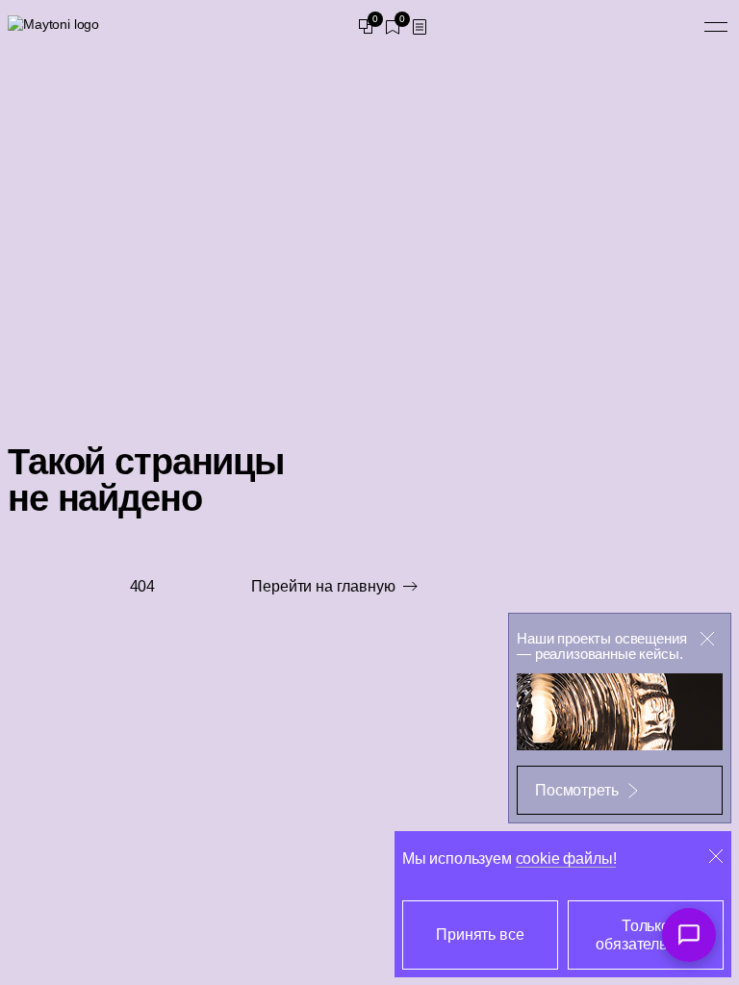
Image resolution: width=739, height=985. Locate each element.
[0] (365, 27)
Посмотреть (576, 790)
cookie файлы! (566, 858)
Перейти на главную (323, 586)
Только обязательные (645, 935)
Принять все (479, 934)
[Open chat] (689, 935)
